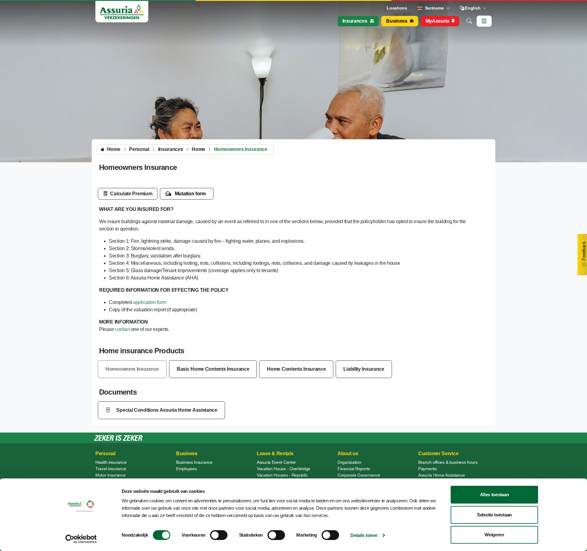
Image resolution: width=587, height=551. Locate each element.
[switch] (218, 535)
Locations (397, 8)
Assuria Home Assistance (441, 475)
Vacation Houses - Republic (282, 475)
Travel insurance (110, 468)
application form (149, 302)
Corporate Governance (359, 475)
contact (123, 329)
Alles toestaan (494, 494)
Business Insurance (194, 462)
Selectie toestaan (494, 514)
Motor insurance (110, 475)
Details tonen (363, 535)
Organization (349, 462)
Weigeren (494, 534)
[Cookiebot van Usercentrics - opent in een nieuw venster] (81, 539)
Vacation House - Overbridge (283, 468)
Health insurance (111, 462)
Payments (427, 468)
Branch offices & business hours (448, 462)
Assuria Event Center (276, 462)
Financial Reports (354, 468)
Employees (186, 468)
